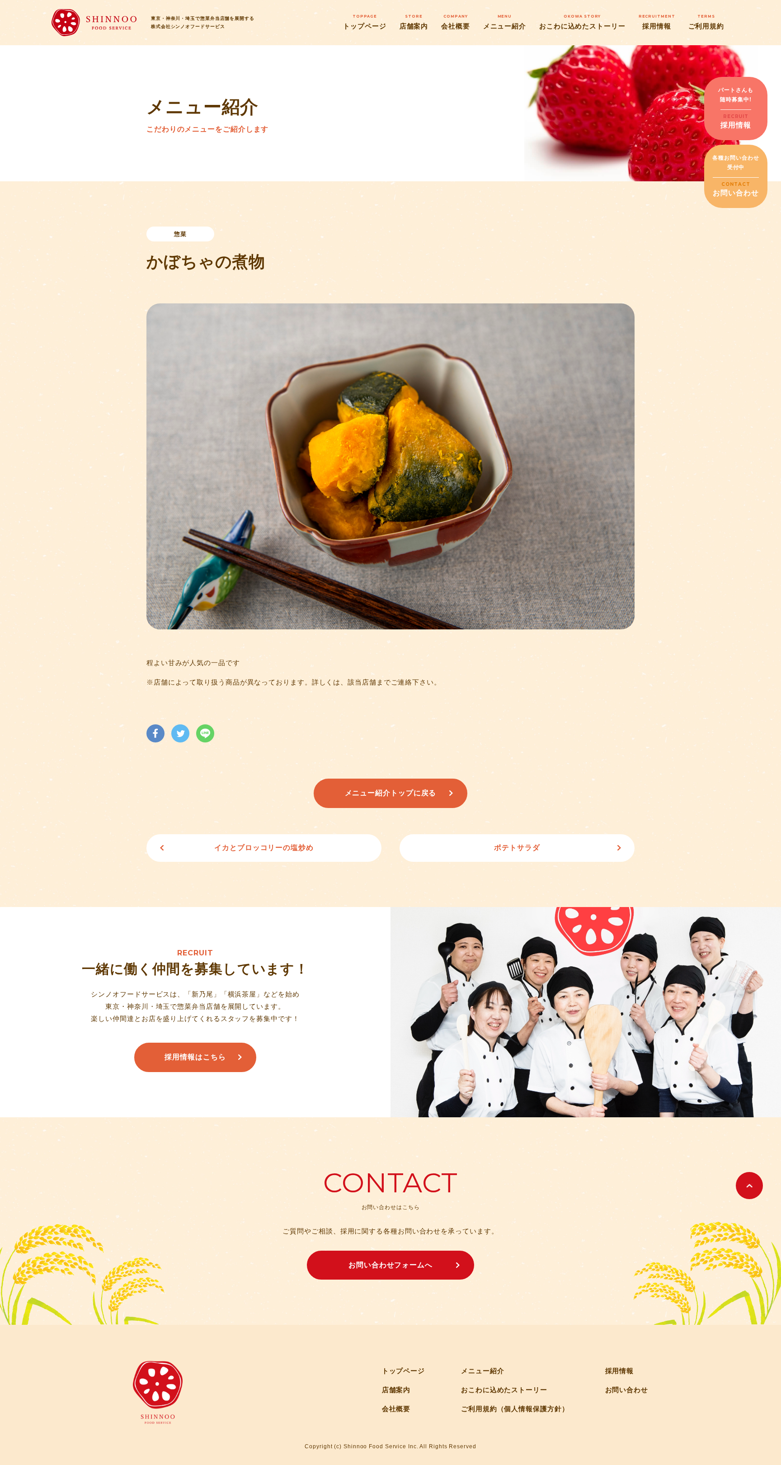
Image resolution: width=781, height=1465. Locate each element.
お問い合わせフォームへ (390, 1265)
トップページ (364, 21)
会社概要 (455, 21)
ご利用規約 (706, 21)
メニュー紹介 (504, 21)
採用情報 (657, 21)
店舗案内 (414, 21)
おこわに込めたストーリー (582, 21)
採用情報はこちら (195, 1057)
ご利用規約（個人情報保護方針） (515, 1409)
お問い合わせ (626, 1390)
